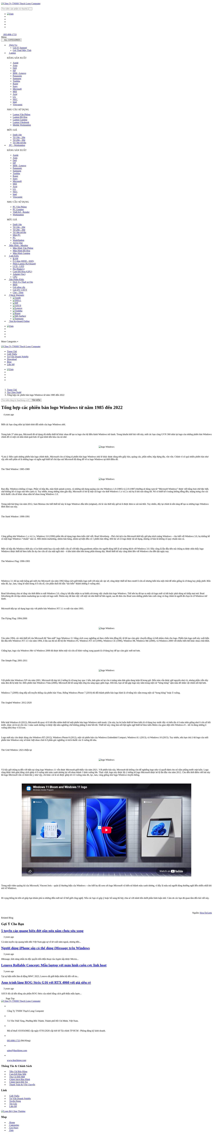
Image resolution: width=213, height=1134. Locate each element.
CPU (15, 277)
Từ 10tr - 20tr (19, 137)
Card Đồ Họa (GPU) (22, 271)
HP (14, 70)
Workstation (18, 214)
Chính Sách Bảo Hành (19, 1079)
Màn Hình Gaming (21, 253)
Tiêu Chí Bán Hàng (18, 1071)
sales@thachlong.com (17, 1050)
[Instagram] (8, 24)
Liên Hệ (10, 364)
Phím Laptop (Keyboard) (24, 263)
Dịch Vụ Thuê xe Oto (23, 282)
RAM (15, 258)
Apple (15, 63)
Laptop (12, 53)
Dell (15, 68)
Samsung (17, 78)
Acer (15, 94)
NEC (15, 99)
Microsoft (17, 89)
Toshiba (16, 81)
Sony (15, 86)
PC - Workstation (17, 145)
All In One (18, 243)
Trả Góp (13, 1103)
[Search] (30, 8)
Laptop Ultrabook (21, 122)
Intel (15, 102)
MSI (15, 91)
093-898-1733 (10, 34)
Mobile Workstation (22, 125)
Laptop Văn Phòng (21, 114)
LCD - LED (18, 266)
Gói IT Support (20, 47)
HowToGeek (206, 913)
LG (14, 97)
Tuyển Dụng (15, 1101)
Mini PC (17, 235)
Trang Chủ (12, 351)
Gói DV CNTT (20, 290)
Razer (15, 83)
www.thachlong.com (16, 1060)
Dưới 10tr (17, 135)
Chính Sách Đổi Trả (18, 1082)
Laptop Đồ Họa (20, 117)
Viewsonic (17, 104)
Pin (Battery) (18, 269)
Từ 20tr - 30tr (19, 140)
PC (14, 237)
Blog (9, 362)
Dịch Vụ (13, 45)
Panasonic (17, 76)
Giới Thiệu (12, 354)
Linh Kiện (14, 256)
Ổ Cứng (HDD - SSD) (23, 261)
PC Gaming (18, 209)
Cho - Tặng (18, 292)
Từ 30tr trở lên (19, 142)
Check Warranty (16, 295)
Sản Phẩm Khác (16, 279)
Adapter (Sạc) (19, 274)
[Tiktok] (8, 27)
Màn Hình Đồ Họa (21, 250)
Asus (15, 65)
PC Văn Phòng (20, 207)
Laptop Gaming (20, 119)
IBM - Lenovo (19, 73)
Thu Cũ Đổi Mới (17, 1076)
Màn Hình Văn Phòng (23, 248)
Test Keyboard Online (19, 321)
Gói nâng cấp (19, 287)
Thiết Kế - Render (21, 212)
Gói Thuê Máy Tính (22, 50)
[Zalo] (10, 14)
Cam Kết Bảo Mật (17, 1074)
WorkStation (18, 240)
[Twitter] (8, 19)
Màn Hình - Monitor (18, 245)
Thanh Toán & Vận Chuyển (22, 1084)
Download (12, 359)
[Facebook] (8, 16)
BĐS (15, 284)
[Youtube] (8, 21)
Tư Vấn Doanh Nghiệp (17, 356)
